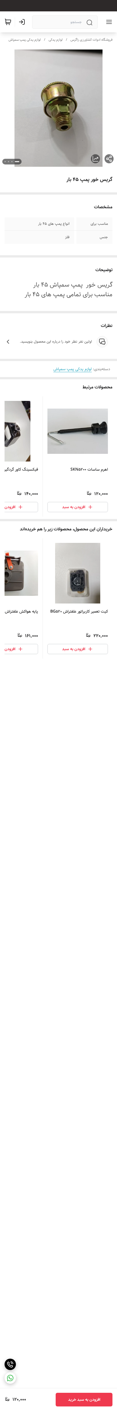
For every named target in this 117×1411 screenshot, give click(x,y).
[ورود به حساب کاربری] (23, 22)
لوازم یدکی (55, 39)
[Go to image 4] (5, 161)
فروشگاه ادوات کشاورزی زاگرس (91, 39)
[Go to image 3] (8, 161)
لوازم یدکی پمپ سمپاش (25, 39)
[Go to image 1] (17, 161)
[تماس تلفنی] (10, 1364)
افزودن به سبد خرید (84, 1399)
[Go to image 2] (11, 161)
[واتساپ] (10, 1378)
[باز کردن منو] (107, 21)
